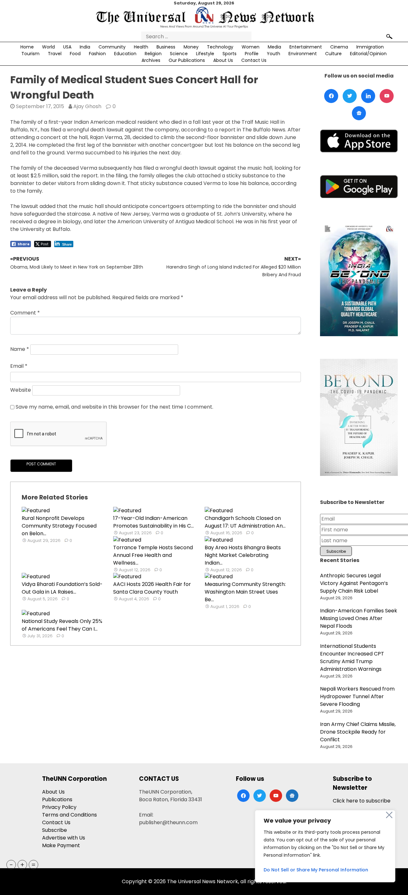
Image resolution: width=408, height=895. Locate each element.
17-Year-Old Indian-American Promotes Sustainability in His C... (153, 521)
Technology (220, 47)
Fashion (97, 53)
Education (125, 53)
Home (27, 47)
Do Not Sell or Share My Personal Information (316, 870)
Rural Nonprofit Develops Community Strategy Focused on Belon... (59, 525)
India (85, 47)
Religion (153, 53)
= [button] (33, 864)
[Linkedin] (368, 96)
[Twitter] (349, 96)
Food (75, 53)
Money (191, 47)
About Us (223, 60)
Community (112, 47)
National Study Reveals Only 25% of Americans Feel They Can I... (62, 625)
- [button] (11, 864)
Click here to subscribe (361, 800)
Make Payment (61, 845)
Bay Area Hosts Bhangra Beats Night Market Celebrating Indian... (243, 555)
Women (250, 47)
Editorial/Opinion (368, 53)
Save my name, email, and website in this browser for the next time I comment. (114, 407)
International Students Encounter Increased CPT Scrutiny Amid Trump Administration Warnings (352, 657)
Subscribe (54, 830)
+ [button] (22, 864)
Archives (151, 60)
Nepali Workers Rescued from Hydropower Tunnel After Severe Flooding (357, 696)
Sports (229, 53)
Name (19, 349)
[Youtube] (386, 96)
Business (166, 47)
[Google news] (359, 113)
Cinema (339, 47)
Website (20, 390)
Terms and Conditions (69, 814)
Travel (55, 53)
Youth (273, 53)
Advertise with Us (63, 837)
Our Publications (187, 60)
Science (179, 53)
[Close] (389, 815)
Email (18, 366)
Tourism (30, 53)
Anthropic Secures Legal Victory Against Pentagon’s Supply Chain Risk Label (354, 583)
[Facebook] (331, 96)
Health (141, 47)
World (48, 47)
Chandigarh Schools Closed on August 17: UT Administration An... (245, 521)
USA (67, 47)
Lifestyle (205, 53)
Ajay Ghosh (87, 106)
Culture (333, 53)
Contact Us (253, 60)
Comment (25, 312)
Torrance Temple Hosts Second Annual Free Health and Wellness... (153, 555)
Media (274, 47)
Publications (57, 799)
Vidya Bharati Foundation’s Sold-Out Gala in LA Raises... (62, 588)
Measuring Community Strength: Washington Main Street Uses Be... (245, 592)
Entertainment (305, 47)
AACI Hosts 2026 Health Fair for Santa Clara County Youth (152, 588)
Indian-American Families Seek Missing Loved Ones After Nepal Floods (358, 618)
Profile (252, 53)
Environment (302, 53)
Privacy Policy (59, 807)
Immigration (370, 47)
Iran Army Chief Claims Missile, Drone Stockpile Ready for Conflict (358, 732)
